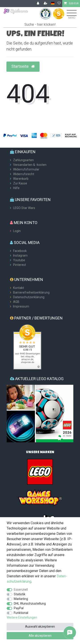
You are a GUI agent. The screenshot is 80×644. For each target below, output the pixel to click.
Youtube (19, 260)
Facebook (20, 251)
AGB (16, 302)
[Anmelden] (38, 3)
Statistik (19, 594)
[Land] (53, 3)
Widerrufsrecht (23, 174)
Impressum (21, 306)
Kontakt (18, 288)
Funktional (21, 613)
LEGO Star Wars (24, 208)
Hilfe (16, 188)
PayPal (19, 608)
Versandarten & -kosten (29, 164)
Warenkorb (20, 178)
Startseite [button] (20, 66)
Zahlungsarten (23, 160)
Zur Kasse (20, 183)
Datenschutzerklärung (28, 297)
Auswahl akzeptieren (40, 626)
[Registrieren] (46, 3)
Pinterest (19, 265)
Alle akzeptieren (40, 635)
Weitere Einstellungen (22, 617)
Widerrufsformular (26, 169)
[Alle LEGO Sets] (40, 471)
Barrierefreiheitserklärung (31, 292)
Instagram (20, 255)
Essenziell (21, 589)
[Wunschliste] (59, 3)
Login (17, 231)
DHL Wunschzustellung (30, 603)
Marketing (21, 599)
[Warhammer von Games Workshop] (40, 497)
